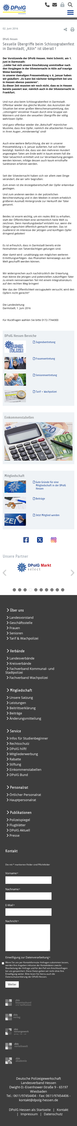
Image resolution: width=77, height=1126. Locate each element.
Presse (14, 835)
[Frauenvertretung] (15, 363)
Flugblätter (17, 825)
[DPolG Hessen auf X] (38, 540)
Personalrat (19, 787)
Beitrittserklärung (22, 708)
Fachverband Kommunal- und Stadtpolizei (29, 670)
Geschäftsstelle (20, 623)
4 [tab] (30, 589)
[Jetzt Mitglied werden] (15, 519)
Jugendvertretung (45, 342)
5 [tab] (35, 589)
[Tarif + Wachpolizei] (15, 396)
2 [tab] (19, 589)
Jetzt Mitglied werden (47, 515)
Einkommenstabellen (25, 769)
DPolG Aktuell (19, 830)
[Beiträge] (15, 503)
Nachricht (12, 921)
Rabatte (15, 759)
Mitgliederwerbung (23, 754)
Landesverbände (21, 658)
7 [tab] (46, 589)
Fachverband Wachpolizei (28, 678)
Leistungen (17, 703)
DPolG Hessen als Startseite (30, 1110)
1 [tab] (14, 589)
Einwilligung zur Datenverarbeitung (27, 957)
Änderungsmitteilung (25, 718)
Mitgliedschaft (21, 690)
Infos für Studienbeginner (28, 738)
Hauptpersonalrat (22, 800)
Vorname (11, 873)
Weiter (12, 984)
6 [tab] (41, 589)
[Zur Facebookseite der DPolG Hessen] (25, 540)
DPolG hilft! (18, 749)
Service (15, 731)
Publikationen (21, 813)
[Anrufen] (46, 6)
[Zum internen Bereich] (61, 6)
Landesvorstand (21, 617)
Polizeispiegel (19, 820)
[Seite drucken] (71, 29)
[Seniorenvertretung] (15, 379)
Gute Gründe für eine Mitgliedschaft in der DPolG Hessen (50, 485)
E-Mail (10, 905)
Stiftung (15, 764)
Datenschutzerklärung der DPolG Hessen (25, 976)
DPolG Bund (18, 775)
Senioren (16, 633)
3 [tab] (25, 589)
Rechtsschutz (19, 743)
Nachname (12, 889)
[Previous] (5, 572)
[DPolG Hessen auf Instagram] (52, 540)
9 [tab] (57, 589)
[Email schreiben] (54, 6)
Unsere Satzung (21, 698)
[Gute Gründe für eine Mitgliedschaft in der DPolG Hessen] (15, 486)
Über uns (17, 610)
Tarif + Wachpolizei (46, 391)
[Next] (72, 572)
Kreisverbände (20, 663)
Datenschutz (53, 1114)
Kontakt (62, 1110)
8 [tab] (52, 589)
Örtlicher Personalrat (25, 795)
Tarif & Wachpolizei (23, 638)
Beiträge (40, 498)
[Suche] (69, 6)
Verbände (17, 651)
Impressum (29, 1114)
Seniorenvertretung (46, 375)
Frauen (14, 628)
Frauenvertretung (45, 358)
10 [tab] (62, 589)
